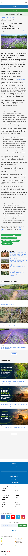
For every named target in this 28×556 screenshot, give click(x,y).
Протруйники (5, 497)
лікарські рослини (7, 234)
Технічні (16, 488)
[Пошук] (22, 2)
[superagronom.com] (6, 2)
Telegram (3, 229)
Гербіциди (4, 488)
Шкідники (17, 493)
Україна (12, 17)
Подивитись (14, 473)
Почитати (14, 470)
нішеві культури (7, 243)
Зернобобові (5, 506)
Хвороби (17, 509)
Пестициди (5, 486)
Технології (14, 467)
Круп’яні (16, 486)
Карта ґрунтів (14, 479)
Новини (7, 17)
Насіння (4, 502)
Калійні (16, 502)
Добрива (17, 495)
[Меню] (26, 2)
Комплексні (17, 504)
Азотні (16, 497)
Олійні (3, 509)
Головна (3, 17)
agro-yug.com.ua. (21, 79)
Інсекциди (4, 493)
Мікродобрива (18, 506)
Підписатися (22, 525)
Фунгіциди (4, 490)
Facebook (21, 227)
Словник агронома (14, 482)
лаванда (18, 234)
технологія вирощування (9, 237)
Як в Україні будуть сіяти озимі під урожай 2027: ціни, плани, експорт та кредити (14, 13)
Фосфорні (17, 499)
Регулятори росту (6, 495)
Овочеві (16, 490)
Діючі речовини (14, 476)
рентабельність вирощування (10, 240)
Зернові (4, 504)
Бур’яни (4, 499)
